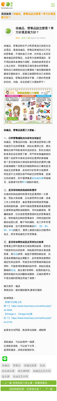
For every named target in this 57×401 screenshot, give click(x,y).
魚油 (15, 254)
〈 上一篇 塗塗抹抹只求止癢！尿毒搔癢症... (25, 382)
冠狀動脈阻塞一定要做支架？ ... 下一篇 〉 (32, 389)
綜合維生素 (38, 178)
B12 (25, 182)
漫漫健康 (6, 13)
